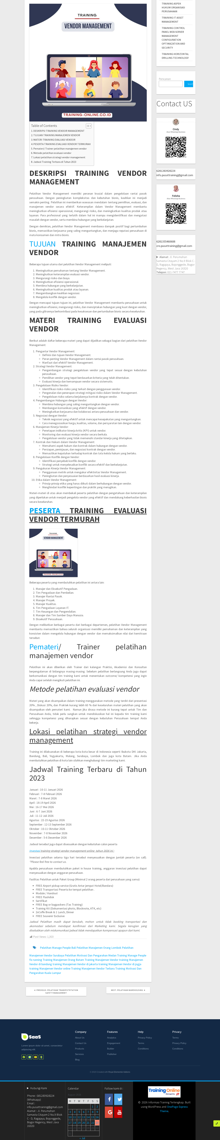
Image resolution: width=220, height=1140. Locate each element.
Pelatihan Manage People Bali (58, 947)
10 (70, 1117)
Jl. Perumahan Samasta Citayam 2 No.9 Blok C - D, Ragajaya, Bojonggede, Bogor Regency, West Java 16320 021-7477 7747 (175, 264)
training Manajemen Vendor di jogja (119, 964)
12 (79, 1117)
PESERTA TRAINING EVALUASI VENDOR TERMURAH (62, 144)
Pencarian (165, 79)
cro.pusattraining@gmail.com (174, 246)
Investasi (35, 851)
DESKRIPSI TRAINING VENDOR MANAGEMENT (59, 130)
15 (92, 1117)
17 (70, 1123)
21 (88, 1123)
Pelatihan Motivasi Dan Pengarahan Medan (90, 955)
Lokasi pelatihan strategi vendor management (59, 157)
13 (83, 1117)
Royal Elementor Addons (119, 1072)
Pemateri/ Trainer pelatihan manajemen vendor (60, 148)
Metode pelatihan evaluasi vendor (52, 153)
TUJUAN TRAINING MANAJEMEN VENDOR (56, 135)
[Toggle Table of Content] (87, 126)
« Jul (82, 1138)
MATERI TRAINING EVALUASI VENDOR (54, 139)
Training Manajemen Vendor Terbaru (93, 968)
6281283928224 (165, 171)
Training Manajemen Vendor (101, 960)
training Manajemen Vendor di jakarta (75, 964)
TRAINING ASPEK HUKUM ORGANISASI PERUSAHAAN (173, 7)
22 (92, 1123)
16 (97, 1117)
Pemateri (43, 646)
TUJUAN (42, 244)
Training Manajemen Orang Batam (63, 960)
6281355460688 (165, 241)
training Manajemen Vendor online (49, 968)
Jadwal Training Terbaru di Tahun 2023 (54, 161)
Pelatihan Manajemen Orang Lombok (99, 947)
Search (190, 84)
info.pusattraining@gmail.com (174, 175)
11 (74, 1117)
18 (74, 1123)
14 (88, 1117)
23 (97, 1123)
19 (79, 1123)
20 (83, 1123)
